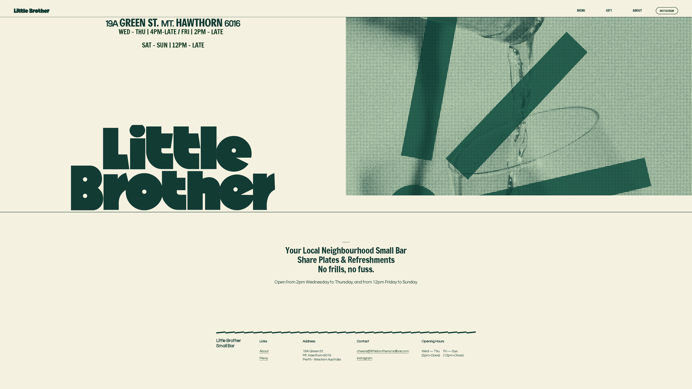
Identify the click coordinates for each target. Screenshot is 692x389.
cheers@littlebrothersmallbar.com (383, 351)
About (637, 10)
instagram (364, 358)
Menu (581, 10)
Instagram (667, 11)
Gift (609, 10)
